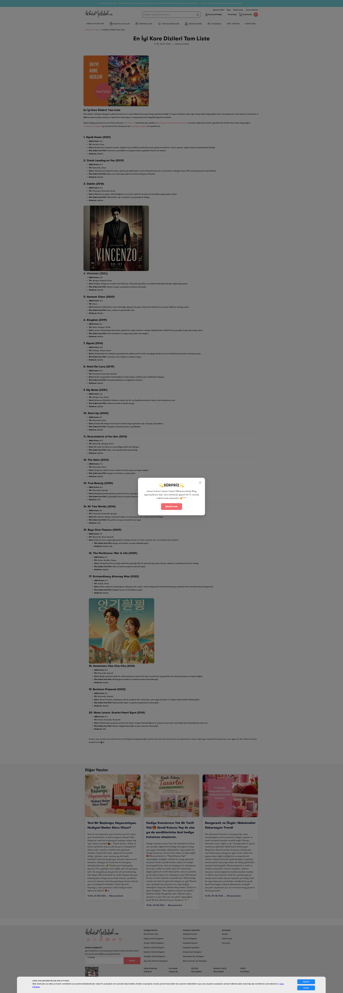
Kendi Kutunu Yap (95, 24)
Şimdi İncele (171, 506)
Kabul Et (306, 981)
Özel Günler (233, 24)
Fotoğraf (216, 24)
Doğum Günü (195, 24)
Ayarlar (306, 987)
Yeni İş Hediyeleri (170, 24)
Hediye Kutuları (121, 24)
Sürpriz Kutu (145, 24)
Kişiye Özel (250, 24)
